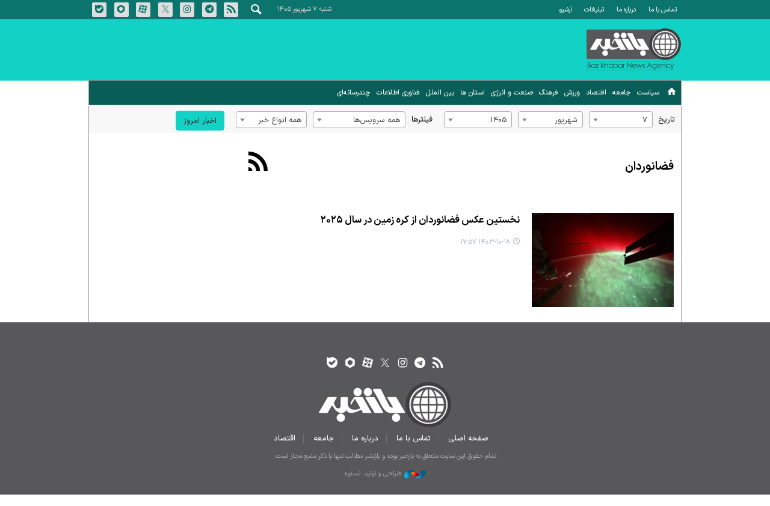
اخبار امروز (200, 120)
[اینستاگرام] (402, 364)
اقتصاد (596, 92)
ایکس (165, 9)
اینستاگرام (187, 9)
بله (99, 9)
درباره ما (626, 10)
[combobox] (621, 119)
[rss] (437, 364)
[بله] (332, 364)
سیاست (648, 92)
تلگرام (209, 9)
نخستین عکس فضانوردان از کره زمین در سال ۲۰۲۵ (420, 220)
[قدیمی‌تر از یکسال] (602, 260)
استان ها (472, 92)
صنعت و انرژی (512, 92)
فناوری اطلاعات (398, 92)
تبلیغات (594, 10)
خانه (671, 93)
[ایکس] (384, 364)
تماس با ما (662, 10)
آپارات (143, 9)
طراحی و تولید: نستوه (373, 474)
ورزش (572, 92)
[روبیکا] (349, 364)
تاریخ (667, 119)
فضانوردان (649, 167)
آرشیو (565, 10)
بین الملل (440, 92)
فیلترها (422, 119)
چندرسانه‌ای (354, 92)
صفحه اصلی (468, 438)
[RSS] (258, 163)
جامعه (621, 92)
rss (231, 9)
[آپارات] (367, 364)
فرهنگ (548, 92)
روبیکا (121, 9)
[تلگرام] (420, 364)
